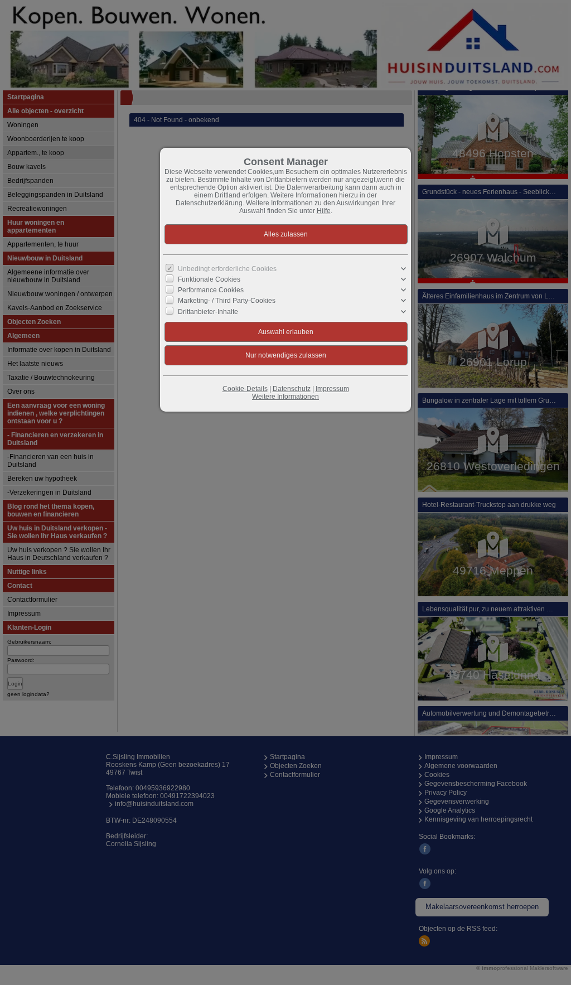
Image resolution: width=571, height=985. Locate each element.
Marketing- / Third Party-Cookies (226, 301)
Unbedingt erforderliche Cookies (227, 269)
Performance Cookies (211, 290)
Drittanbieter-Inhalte (208, 311)
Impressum (332, 389)
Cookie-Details (245, 389)
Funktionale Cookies (209, 279)
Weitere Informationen (285, 396)
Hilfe (324, 211)
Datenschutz (292, 389)
